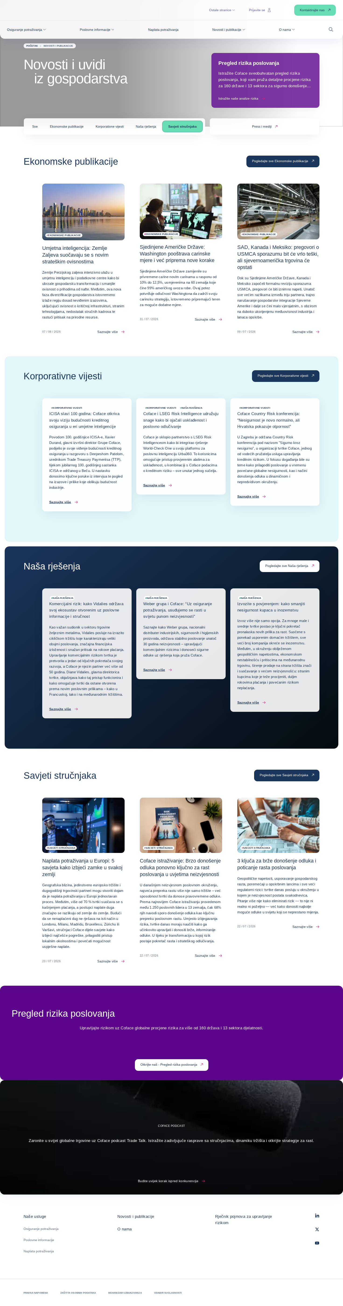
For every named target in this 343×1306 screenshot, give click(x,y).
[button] (26, 29)
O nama (124, 1229)
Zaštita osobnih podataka (78, 1293)
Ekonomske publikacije (67, 126)
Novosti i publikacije (135, 1216)
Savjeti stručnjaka (182, 126)
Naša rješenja (146, 126)
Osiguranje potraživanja (41, 1229)
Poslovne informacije (39, 1240)
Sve (35, 126)
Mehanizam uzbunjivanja (125, 1293)
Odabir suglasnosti (168, 1293)
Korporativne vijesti (110, 126)
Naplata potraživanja (39, 1251)
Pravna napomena (36, 1293)
